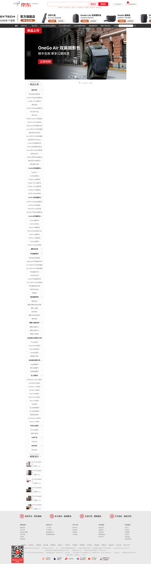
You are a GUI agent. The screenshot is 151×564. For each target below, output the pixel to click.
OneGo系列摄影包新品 (34, 146)
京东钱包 (76, 555)
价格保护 (101, 530)
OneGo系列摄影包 (34, 216)
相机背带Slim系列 (34, 132)
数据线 (34, 293)
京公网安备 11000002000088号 (31, 548)
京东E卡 (127, 534)
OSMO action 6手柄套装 (34, 118)
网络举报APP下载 (93, 558)
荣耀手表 (60, 7)
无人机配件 (34, 375)
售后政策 (101, 527)
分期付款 (74, 532)
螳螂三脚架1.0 (34, 327)
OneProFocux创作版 (34, 208)
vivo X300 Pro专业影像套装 (34, 129)
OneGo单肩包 (34, 224)
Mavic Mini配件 (34, 393)
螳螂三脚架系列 (106, 26)
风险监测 (96, 545)
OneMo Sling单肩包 (34, 193)
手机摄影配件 (34, 254)
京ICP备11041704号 (47, 548)
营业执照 (116, 552)
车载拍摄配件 (34, 371)
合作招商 (45, 545)
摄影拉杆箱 (34, 249)
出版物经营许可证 (77, 550)
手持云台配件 (34, 426)
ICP (57, 548)
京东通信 (127, 536)
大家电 (22, 536)
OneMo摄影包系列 (80, 26)
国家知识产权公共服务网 (104, 558)
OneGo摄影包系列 (65, 26)
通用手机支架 (34, 289)
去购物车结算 (131, 4)
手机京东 (67, 545)
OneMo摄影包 (34, 176)
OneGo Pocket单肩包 (34, 122)
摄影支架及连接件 (34, 315)
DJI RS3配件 (34, 430)
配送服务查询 (50, 532)
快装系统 (34, 311)
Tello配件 (34, 404)
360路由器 (67, 7)
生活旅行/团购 (24, 532)
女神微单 (86, 7)
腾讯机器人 (99, 7)
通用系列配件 (34, 414)
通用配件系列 (34, 356)
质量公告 (104, 545)
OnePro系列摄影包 (34, 197)
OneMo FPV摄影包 (34, 190)
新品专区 (34, 26)
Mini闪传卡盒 (34, 111)
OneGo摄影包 (34, 220)
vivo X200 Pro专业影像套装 (34, 136)
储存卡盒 (34, 115)
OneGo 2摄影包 (34, 234)
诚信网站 (70, 558)
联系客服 (22, 539)
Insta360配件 (34, 352)
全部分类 (24, 26)
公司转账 (74, 534)
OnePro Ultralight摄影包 (34, 108)
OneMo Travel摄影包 (34, 186)
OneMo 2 (34, 172)
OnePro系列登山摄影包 (48, 26)
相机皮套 (34, 104)
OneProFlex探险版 (34, 205)
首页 (16, 26)
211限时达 (49, 530)
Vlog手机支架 (34, 275)
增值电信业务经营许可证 (129, 552)
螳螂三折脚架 (34, 334)
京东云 (84, 555)
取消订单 (101, 536)
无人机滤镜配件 (34, 407)
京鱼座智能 (128, 539)
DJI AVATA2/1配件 (34, 383)
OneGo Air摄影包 (34, 227)
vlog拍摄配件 (34, 364)
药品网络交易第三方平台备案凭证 (102, 548)
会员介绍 (22, 530)
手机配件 (116, 26)
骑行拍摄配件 (34, 368)
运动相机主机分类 (128, 26)
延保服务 (127, 532)
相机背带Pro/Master (34, 139)
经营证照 (67, 552)
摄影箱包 (34, 301)
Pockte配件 (34, 342)
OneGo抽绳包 (34, 241)
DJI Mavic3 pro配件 (34, 418)
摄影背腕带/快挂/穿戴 (34, 304)
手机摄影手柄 (34, 272)
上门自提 (48, 527)
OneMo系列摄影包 (34, 168)
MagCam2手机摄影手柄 (34, 125)
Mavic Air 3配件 (34, 421)
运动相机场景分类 (34, 360)
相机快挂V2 (34, 153)
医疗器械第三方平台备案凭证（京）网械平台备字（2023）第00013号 (92, 552)
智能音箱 (92, 7)
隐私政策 (111, 545)
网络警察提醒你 (58, 558)
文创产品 (34, 437)
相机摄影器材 (93, 26)
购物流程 (22, 527)
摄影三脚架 (34, 308)
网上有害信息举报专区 (81, 558)
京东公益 (118, 545)
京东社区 (89, 545)
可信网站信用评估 (46, 558)
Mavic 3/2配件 (34, 400)
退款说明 (101, 532)
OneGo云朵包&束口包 (34, 231)
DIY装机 (127, 530)
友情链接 (74, 545)
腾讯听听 (80, 7)
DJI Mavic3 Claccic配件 (34, 379)
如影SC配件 (34, 433)
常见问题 (22, 534)
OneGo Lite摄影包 (34, 238)
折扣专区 (34, 445)
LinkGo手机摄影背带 (34, 143)
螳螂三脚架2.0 (34, 330)
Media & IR (126, 545)
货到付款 (74, 527)
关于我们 (23, 545)
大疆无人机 (74, 7)
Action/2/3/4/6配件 (34, 345)
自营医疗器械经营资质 (84, 548)
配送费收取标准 (50, 534)
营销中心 (60, 545)
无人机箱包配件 (34, 411)
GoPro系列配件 (34, 349)
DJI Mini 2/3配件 (34, 390)
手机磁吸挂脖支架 (34, 286)
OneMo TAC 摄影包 (34, 101)
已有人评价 (36, 466)
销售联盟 (82, 545)
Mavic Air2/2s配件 (34, 397)
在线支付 (74, 530)
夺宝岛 (127, 527)
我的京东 (118, 4)
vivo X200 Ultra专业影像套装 (34, 150)
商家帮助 (53, 545)
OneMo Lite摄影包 (34, 179)
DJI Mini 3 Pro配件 (34, 386)
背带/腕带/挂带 (34, 164)
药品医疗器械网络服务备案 (68, 548)
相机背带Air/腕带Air (34, 160)
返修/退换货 (102, 534)
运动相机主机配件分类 (34, 338)
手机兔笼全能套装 (34, 94)
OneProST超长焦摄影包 (34, 97)
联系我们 (31, 545)
